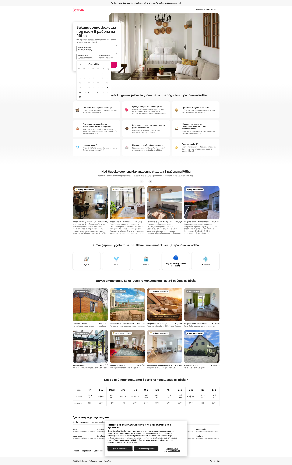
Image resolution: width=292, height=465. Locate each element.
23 (107, 88)
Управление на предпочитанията (172, 450)
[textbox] (86, 57)
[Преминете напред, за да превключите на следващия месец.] (107, 64)
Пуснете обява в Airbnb (207, 9)
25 (84, 92)
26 (89, 92)
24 (80, 92)
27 (93, 92)
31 (80, 97)
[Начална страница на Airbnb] (78, 9)
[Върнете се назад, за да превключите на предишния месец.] (80, 64)
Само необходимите (146, 449)
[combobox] (96, 49)
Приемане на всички (120, 449)
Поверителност (95, 461)
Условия (107, 461)
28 (98, 92)
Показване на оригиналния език (168, 3)
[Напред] (150, 181)
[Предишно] (142, 181)
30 (107, 92)
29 (102, 92)
